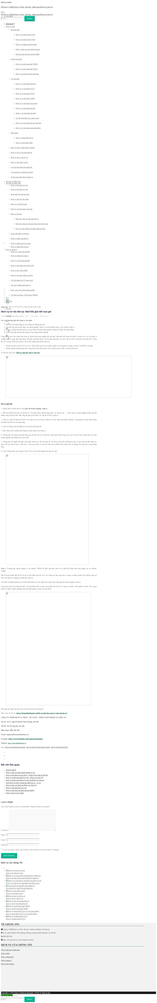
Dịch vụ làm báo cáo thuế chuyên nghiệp (20, 790)
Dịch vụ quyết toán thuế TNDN (27, 64)
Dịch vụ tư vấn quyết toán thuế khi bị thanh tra (22, 878)
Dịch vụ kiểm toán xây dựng (21, 243)
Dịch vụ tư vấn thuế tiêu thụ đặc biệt (28, 123)
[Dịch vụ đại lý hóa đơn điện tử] (17, 901)
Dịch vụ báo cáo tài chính (20, 199)
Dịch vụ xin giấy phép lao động (22, 275)
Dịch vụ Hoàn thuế (7, 957)
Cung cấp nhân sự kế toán (20, 234)
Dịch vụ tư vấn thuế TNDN (25, 98)
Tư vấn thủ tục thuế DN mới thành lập (19, 888)
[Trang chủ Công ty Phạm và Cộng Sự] (27, 7)
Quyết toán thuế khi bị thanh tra (22, 177)
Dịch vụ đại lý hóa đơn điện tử (21, 153)
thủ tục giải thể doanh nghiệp (15, 747)
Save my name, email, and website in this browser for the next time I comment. (31, 850)
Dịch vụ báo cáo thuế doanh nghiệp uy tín (20, 773)
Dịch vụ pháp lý (11, 250)
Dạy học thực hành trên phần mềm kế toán (30, 229)
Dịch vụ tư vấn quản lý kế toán (21, 209)
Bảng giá (9, 301)
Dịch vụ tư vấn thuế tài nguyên (26, 103)
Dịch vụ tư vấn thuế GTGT (25, 89)
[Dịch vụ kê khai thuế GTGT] (16, 916)
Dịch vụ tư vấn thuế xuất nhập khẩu (28, 128)
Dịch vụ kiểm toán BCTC (20, 239)
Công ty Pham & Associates (23, 993)
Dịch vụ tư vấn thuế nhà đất (25, 108)
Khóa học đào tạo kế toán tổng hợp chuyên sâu (32, 224)
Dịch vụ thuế (10, 24)
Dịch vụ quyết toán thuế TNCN (27, 69)
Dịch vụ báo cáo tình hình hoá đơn (28, 49)
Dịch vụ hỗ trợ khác (7, 964)
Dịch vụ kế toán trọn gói (19, 189)
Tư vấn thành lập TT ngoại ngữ (22, 280)
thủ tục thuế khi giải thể (59, 747)
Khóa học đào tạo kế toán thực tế (27, 219)
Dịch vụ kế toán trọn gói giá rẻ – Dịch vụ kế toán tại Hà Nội (27, 775)
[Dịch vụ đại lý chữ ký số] (15, 896)
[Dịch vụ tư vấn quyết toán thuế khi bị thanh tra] (23, 876)
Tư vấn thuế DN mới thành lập (21, 167)
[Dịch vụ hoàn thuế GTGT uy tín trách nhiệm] (22, 911)
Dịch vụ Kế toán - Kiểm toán (10, 950)
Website (3, 845)
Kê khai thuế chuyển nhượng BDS (27, 54)
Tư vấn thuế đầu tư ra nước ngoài (27, 118)
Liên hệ (8, 316)
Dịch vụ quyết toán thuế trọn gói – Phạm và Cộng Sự (24, 778)
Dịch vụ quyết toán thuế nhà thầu (27, 74)
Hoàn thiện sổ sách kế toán (20, 194)
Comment (5, 830)
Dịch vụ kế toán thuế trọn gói (16, 788)
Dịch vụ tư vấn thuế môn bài (26, 84)
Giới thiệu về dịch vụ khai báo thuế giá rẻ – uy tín (23, 783)
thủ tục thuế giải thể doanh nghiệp (38, 747)
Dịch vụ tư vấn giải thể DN (20, 261)
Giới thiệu (9, 16)
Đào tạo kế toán (16, 214)
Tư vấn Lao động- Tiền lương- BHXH (24, 295)
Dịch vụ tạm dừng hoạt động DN (22, 266)
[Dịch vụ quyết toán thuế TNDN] (18, 906)
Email (4, 840)
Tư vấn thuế (15, 79)
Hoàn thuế (14, 133)
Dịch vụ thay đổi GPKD (19, 270)
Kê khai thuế (15, 30)
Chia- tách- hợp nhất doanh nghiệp (23, 290)
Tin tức (8, 309)
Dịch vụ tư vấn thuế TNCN (25, 94)
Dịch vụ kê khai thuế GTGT (25, 35)
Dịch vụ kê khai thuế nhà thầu (26, 44)
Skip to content (6, 2)
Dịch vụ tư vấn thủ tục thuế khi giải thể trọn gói (22, 883)
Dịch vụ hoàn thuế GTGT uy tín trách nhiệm (21, 914)
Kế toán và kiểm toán (13, 183)
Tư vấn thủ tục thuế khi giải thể (22, 172)
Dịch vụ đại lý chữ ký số (19, 157)
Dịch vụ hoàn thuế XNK (24, 143)
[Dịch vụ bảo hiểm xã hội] (15, 891)
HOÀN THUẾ (11, 770)
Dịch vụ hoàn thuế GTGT (25, 138)
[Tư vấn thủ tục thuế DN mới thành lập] (20, 886)
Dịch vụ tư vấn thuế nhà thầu (26, 113)
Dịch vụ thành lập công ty (20, 256)
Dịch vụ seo (46, 993)
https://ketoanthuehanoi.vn (17, 743)
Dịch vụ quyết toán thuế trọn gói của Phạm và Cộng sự (25, 780)
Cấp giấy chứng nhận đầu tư (20, 285)
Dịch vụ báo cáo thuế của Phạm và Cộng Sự (21, 785)
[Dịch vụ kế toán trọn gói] (15, 870)
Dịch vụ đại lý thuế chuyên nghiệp (23, 148)
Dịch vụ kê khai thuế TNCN (25, 40)
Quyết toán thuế (16, 59)
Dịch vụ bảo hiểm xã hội (19, 162)
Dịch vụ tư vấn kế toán (19, 204)
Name (3, 835)
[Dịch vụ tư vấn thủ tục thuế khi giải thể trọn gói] (23, 881)
